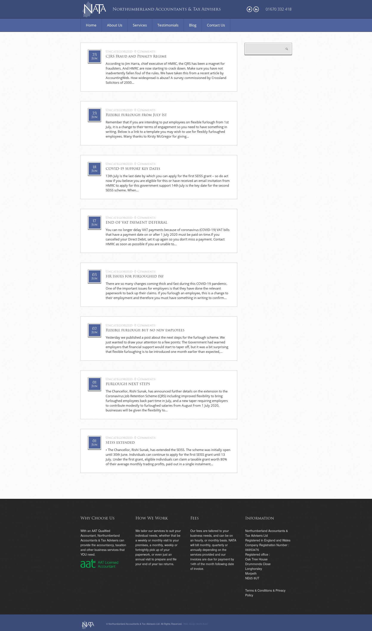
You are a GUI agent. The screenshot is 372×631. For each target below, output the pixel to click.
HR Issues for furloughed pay (135, 276)
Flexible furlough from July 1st (136, 115)
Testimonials (167, 25)
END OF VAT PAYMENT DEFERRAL (136, 222)
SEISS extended (120, 442)
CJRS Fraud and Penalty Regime (136, 56)
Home (91, 25)
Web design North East (195, 623)
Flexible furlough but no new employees (145, 330)
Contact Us (216, 25)
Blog (192, 25)
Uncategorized (119, 51)
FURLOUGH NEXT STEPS (128, 384)
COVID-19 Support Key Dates (133, 168)
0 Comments (144, 51)
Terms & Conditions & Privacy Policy (265, 592)
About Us (114, 25)
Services (140, 25)
